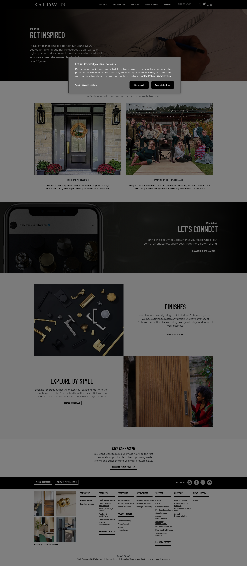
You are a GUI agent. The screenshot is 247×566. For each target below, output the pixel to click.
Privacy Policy (163, 76)
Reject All (139, 85)
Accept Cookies (162, 85)
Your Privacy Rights (86, 85)
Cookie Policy (147, 76)
